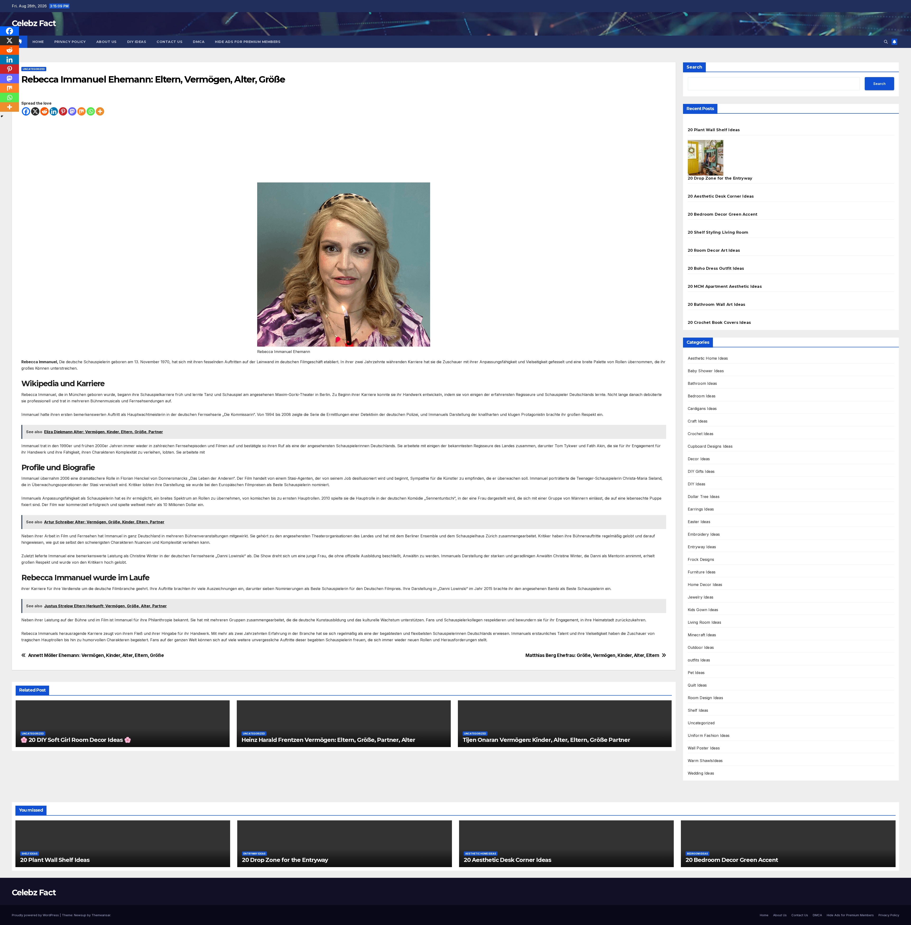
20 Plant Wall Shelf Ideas (714, 130)
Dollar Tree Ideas (704, 496)
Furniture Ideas (702, 572)
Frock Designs (701, 559)
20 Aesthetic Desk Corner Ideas (721, 196)
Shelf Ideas (698, 710)
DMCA (199, 42)
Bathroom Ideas (702, 383)
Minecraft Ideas (702, 634)
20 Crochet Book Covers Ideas (719, 322)
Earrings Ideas (701, 509)
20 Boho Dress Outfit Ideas (716, 268)
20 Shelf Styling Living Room (718, 232)
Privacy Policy (70, 42)
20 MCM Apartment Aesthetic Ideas (725, 286)
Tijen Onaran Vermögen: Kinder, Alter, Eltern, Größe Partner (546, 739)
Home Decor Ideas (705, 584)
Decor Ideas (699, 458)
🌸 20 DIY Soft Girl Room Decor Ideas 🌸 (75, 739)
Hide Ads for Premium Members (247, 42)
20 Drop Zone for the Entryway (720, 178)
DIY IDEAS (136, 42)
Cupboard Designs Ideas (710, 446)
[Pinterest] (63, 111)
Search (694, 67)
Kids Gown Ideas (703, 609)
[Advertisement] (343, 149)
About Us (106, 42)
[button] (886, 41)
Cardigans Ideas (702, 408)
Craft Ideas (698, 421)
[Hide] (2, 116)
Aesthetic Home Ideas (708, 358)
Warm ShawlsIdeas (705, 760)
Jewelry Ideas (701, 597)
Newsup (80, 915)
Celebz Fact (34, 23)
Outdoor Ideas (701, 647)
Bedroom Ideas (702, 396)
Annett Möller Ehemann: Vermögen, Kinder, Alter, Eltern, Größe (96, 655)
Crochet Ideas (701, 433)
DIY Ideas (697, 484)
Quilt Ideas (697, 685)
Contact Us (169, 42)
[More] (100, 111)
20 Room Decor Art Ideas (714, 250)
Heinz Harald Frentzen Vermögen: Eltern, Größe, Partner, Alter (328, 739)
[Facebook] (26, 111)
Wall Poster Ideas (704, 748)
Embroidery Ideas (704, 534)
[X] (35, 111)
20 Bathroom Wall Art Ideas (716, 304)
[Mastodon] (72, 111)
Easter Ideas (699, 521)
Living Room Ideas (704, 622)
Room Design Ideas (705, 697)
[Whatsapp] (91, 111)
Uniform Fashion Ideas (709, 735)
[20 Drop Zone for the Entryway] (705, 158)
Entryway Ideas (702, 546)
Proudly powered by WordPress (36, 915)
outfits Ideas (699, 660)
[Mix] (81, 111)
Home (38, 42)
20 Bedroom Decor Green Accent (723, 214)
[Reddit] (44, 111)
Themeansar (101, 915)
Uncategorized (34, 69)
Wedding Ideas (701, 773)
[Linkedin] (54, 111)
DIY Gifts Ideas (701, 471)
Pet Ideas (696, 672)
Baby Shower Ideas (706, 370)
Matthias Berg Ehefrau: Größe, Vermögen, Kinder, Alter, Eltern (592, 655)
